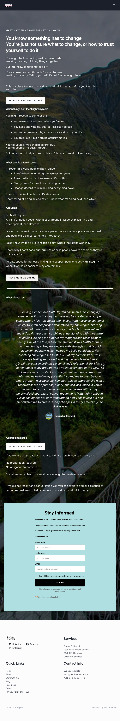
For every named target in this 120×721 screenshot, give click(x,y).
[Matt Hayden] (8, 5)
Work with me (12, 678)
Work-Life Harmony (73, 653)
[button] (16, 364)
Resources (11, 685)
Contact (9, 688)
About (9, 674)
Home (8, 671)
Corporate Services (73, 656)
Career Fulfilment (72, 646)
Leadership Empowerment (76, 649)
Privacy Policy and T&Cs (17, 692)
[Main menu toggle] (114, 5)
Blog (8, 681)
